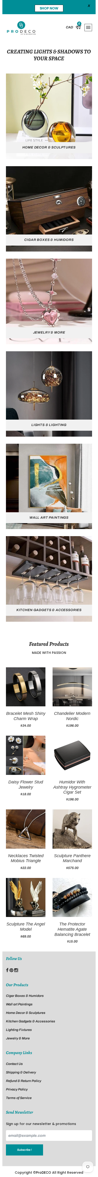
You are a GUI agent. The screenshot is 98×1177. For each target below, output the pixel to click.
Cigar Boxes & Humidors (25, 996)
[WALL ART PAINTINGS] (49, 486)
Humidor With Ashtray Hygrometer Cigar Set (72, 787)
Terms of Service (19, 1098)
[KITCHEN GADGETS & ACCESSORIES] (49, 579)
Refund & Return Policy (23, 1081)
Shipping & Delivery (21, 1072)
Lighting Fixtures (19, 1030)
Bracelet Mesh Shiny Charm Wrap (25, 716)
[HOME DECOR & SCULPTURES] (49, 116)
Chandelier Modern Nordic (72, 716)
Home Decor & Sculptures (25, 1013)
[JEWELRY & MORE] (49, 301)
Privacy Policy (17, 1089)
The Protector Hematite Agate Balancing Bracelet (72, 929)
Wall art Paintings (19, 1004)
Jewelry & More (18, 1038)
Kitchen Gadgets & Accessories (30, 1021)
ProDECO (43, 1172)
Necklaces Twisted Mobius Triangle (26, 858)
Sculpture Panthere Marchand (72, 858)
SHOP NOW (49, 8)
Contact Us (14, 1064)
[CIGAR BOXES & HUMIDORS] (49, 208)
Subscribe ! (24, 1149)
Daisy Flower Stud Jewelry (25, 785)
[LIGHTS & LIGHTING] (49, 393)
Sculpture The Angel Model (25, 927)
